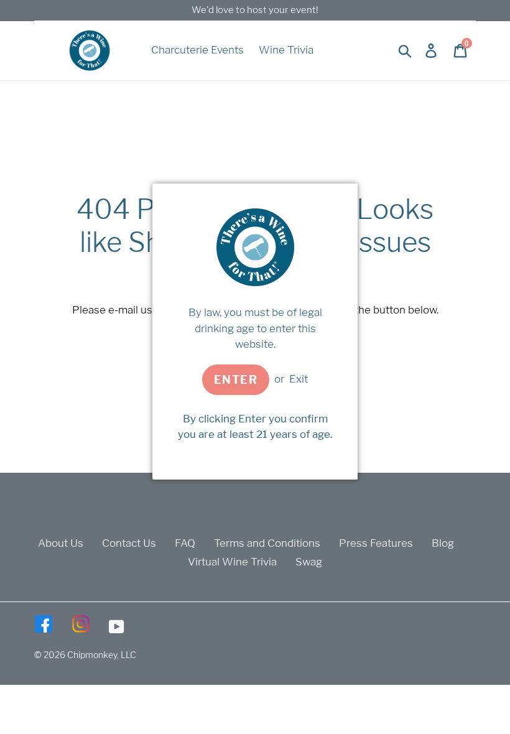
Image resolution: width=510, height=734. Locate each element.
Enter (235, 379)
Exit (298, 379)
